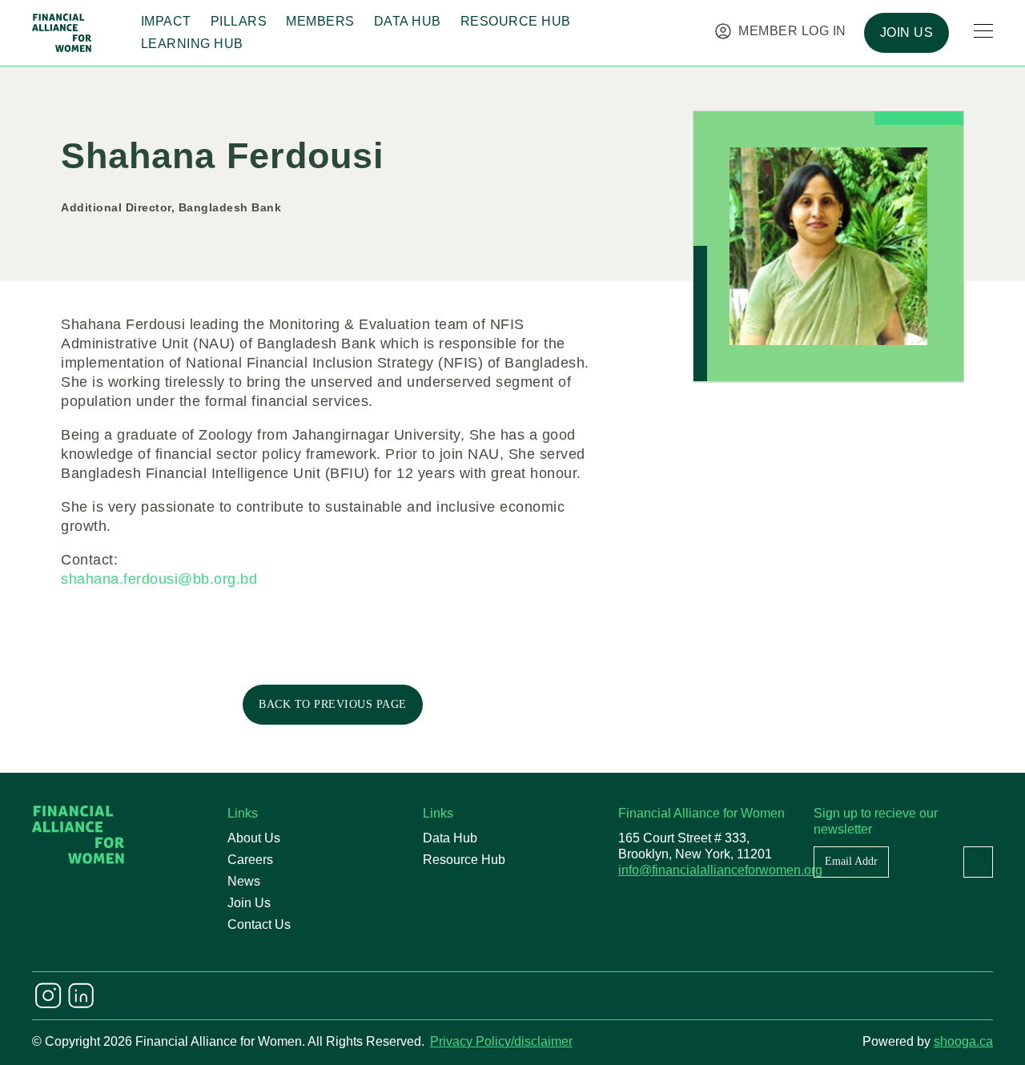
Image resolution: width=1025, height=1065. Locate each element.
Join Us (249, 903)
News (243, 881)
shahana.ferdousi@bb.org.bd (159, 579)
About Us (253, 838)
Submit (978, 862)
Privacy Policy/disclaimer (501, 1041)
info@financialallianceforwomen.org (720, 870)
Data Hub (407, 21)
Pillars (239, 21)
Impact (166, 21)
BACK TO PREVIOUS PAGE (333, 704)
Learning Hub (192, 43)
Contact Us (259, 924)
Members (320, 21)
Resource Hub (515, 21)
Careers (250, 859)
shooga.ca (963, 1041)
